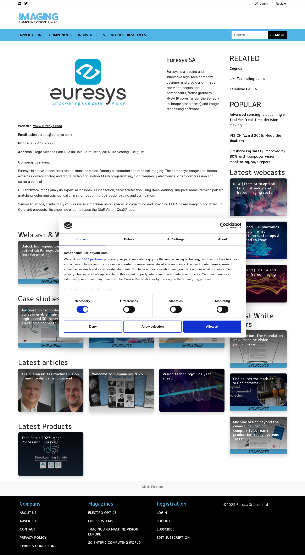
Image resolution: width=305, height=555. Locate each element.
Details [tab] (129, 239)
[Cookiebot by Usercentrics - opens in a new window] (223, 225)
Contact (27, 529)
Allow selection (153, 326)
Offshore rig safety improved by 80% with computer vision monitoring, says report (257, 156)
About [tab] (222, 239)
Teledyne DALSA (243, 89)
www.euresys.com (47, 126)
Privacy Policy (33, 537)
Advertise (28, 521)
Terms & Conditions (38, 546)
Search (277, 35)
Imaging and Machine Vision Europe (113, 532)
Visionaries (113, 35)
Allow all (212, 326)
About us (28, 512)
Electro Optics (102, 512)
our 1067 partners (89, 259)
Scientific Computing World (114, 542)
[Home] (38, 14)
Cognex (236, 68)
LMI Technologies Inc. (248, 78)
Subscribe (165, 529)
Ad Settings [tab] (175, 239)
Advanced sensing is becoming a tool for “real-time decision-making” (257, 119)
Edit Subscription (173, 537)
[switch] (129, 309)
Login (162, 512)
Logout (164, 521)
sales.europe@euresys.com (50, 135)
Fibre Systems (100, 521)
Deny (93, 326)
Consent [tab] (82, 239)
